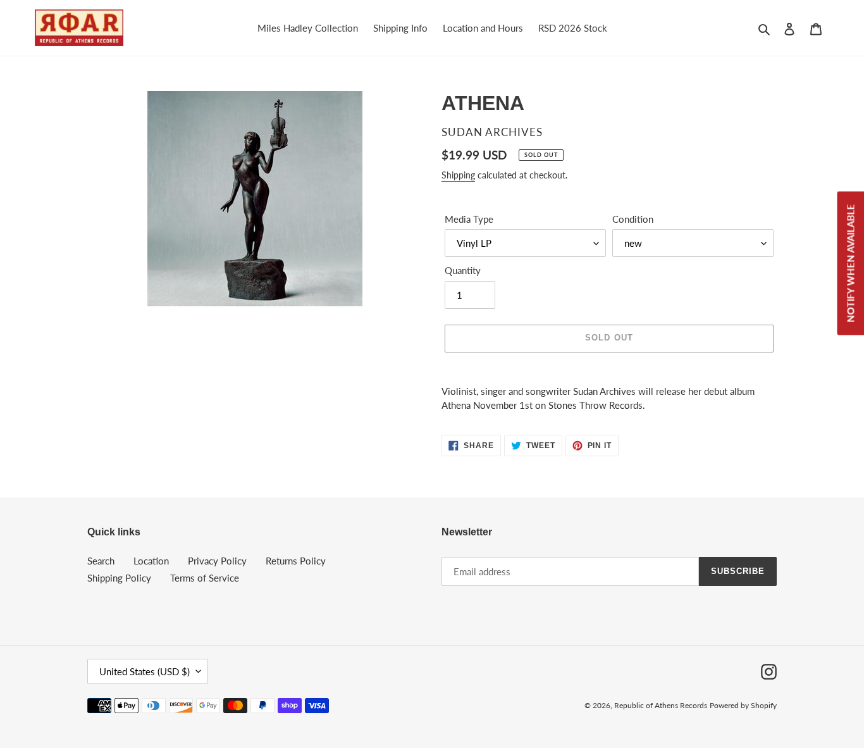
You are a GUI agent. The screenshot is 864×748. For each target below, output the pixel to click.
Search (100, 560)
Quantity (463, 270)
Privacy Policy (217, 560)
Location (151, 560)
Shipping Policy (119, 577)
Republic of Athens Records (660, 705)
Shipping (458, 175)
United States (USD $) (144, 671)
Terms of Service (204, 577)
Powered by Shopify (743, 705)
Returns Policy (296, 560)
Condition (632, 219)
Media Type (469, 219)
